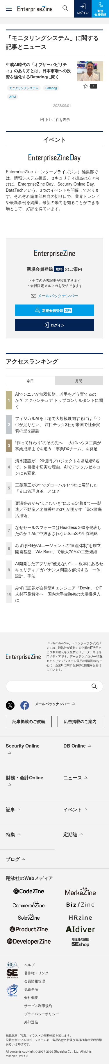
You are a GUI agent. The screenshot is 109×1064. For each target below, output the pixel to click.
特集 (10, 834)
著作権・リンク (36, 972)
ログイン (58, 325)
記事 (10, 809)
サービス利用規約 (38, 1005)
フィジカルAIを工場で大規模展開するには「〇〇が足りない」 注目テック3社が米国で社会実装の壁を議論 (57, 424)
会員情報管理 (34, 980)
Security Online (23, 745)
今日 (30, 380)
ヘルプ (29, 964)
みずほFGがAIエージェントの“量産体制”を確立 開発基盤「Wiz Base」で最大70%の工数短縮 (60, 548)
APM (12, 97)
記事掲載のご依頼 (28, 721)
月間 (78, 380)
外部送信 (31, 1021)
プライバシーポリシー (41, 1013)
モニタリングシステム (23, 88)
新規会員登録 (56, 310)
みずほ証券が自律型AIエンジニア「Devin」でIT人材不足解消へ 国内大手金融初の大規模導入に (58, 594)
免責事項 (31, 989)
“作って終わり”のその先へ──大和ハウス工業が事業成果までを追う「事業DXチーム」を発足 (58, 445)
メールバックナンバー (57, 295)
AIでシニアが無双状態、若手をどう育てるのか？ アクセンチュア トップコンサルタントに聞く (59, 400)
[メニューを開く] (8, 9)
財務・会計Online (24, 777)
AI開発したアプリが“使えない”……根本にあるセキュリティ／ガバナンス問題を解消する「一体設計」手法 (59, 569)
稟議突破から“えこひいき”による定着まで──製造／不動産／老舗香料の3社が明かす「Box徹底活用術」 (58, 509)
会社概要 (31, 997)
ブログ (13, 859)
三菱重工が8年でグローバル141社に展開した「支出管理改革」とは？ (56, 488)
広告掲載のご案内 (80, 721)
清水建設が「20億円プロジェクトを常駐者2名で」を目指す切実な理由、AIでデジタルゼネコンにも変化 (57, 467)
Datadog (51, 88)
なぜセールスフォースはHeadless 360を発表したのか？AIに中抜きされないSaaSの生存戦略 (58, 530)
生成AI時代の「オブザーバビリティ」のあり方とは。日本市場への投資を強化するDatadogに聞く (38, 70)
